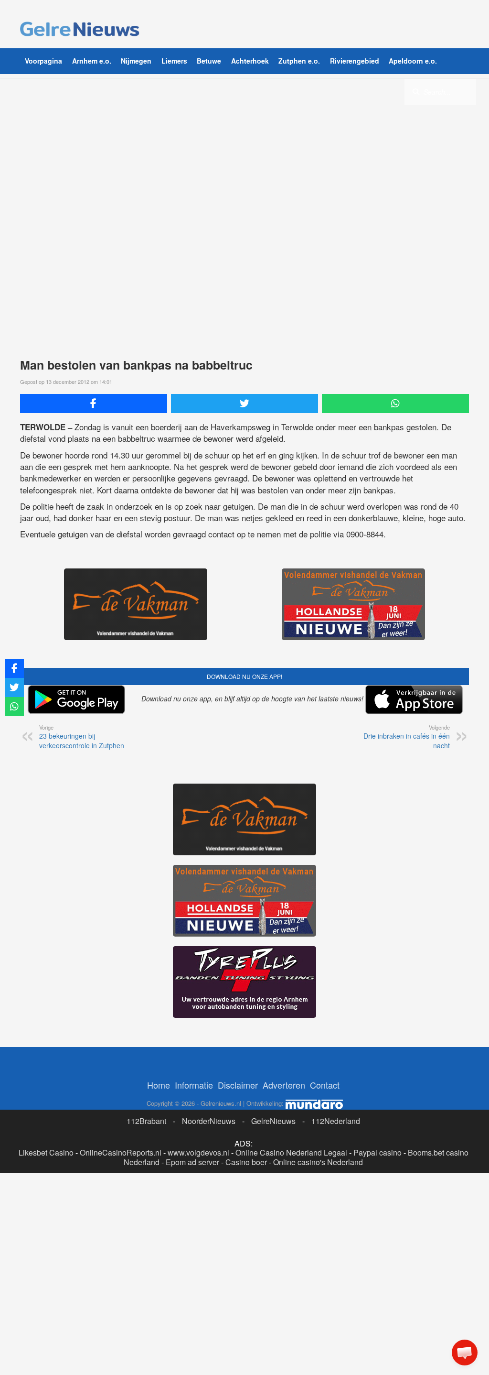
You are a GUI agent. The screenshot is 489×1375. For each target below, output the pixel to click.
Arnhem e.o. (91, 60)
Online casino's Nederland (318, 1162)
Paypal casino (377, 1152)
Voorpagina (43, 60)
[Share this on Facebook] (93, 403)
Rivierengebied (354, 60)
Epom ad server (192, 1162)
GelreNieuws (273, 1120)
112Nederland (335, 1120)
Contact (325, 1085)
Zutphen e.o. (299, 60)
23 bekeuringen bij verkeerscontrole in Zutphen (81, 736)
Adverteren (284, 1085)
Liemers (174, 60)
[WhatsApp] (395, 403)
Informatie (194, 1085)
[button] (465, 1352)
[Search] (416, 91)
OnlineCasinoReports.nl (120, 1152)
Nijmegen (136, 60)
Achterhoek (250, 60)
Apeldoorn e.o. (413, 60)
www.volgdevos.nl (198, 1152)
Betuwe (209, 60)
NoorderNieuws (208, 1120)
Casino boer (246, 1162)
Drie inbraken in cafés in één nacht (406, 736)
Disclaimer (238, 1085)
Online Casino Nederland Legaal (291, 1152)
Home (158, 1085)
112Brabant (146, 1120)
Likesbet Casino (46, 1152)
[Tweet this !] (244, 403)
